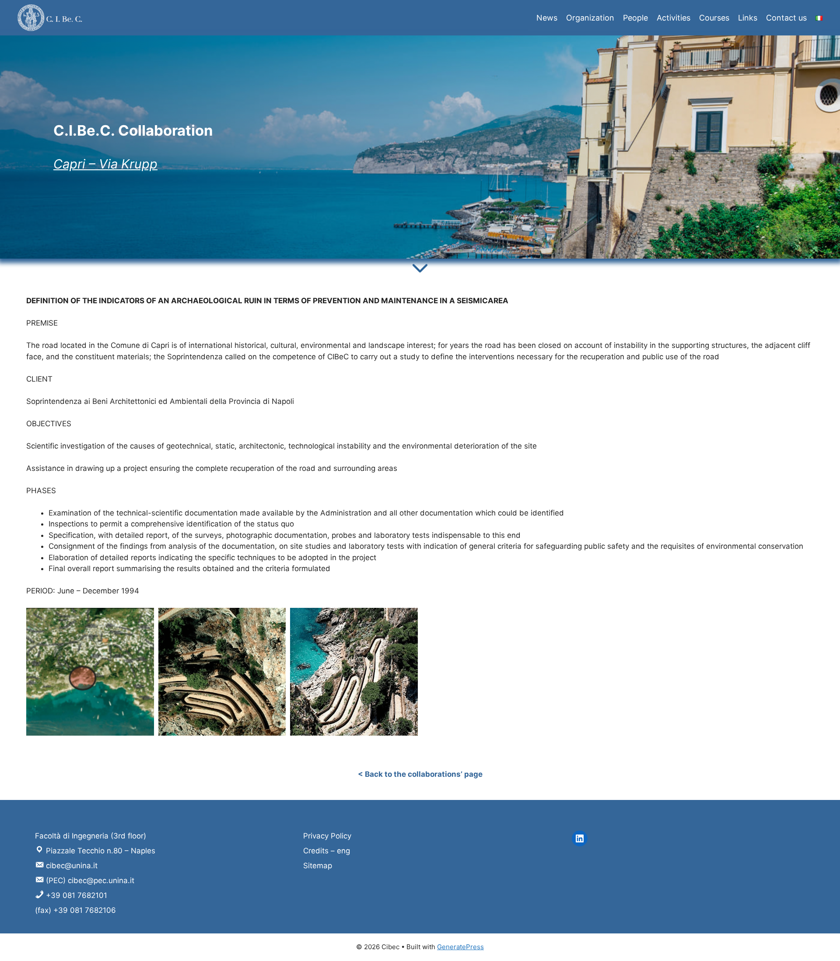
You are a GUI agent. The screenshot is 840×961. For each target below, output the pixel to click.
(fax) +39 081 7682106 (75, 910)
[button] (90, 672)
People (635, 17)
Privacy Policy (327, 835)
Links (747, 17)
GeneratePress (460, 947)
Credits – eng (326, 850)
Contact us (786, 17)
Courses (714, 17)
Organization (590, 17)
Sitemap (317, 865)
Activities (673, 17)
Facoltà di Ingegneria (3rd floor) (90, 835)
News (546, 17)
